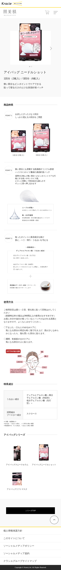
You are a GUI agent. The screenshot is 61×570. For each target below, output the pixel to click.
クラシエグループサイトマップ (20, 561)
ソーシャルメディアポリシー (18, 546)
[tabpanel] (30, 42)
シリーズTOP (30, 510)
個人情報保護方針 (12, 530)
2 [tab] (31, 66)
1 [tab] (29, 66)
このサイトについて (14, 538)
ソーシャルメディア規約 (16, 553)
